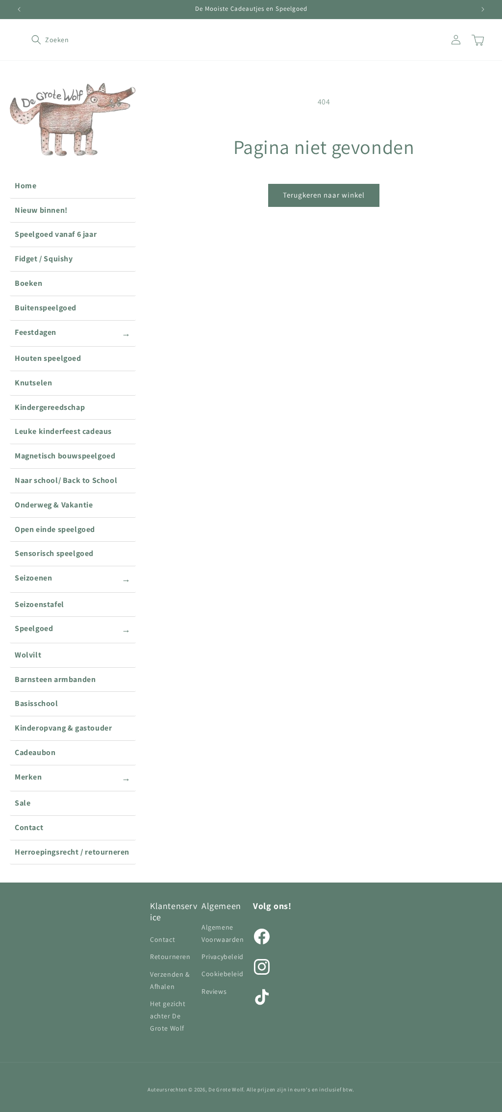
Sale (22, 803)
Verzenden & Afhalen (170, 980)
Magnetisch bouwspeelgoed (65, 456)
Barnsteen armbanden (55, 679)
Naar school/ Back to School (66, 480)
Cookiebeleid (222, 973)
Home (25, 185)
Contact (29, 827)
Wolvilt (28, 655)
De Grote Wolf (225, 1089)
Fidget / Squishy (44, 258)
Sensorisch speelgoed (54, 553)
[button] (42, 40)
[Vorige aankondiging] (19, 9)
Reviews (213, 991)
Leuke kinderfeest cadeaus (63, 431)
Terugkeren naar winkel (324, 195)
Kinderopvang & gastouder (63, 728)
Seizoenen (73, 578)
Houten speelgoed (48, 358)
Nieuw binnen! (41, 210)
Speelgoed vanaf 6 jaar (56, 234)
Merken (73, 777)
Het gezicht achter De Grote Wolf (168, 1016)
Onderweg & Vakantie (54, 505)
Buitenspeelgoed (45, 308)
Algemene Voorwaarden (222, 933)
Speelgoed (73, 629)
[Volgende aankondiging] (483, 9)
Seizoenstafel (39, 604)
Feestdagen (73, 333)
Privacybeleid (222, 956)
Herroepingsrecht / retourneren (72, 852)
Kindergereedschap (50, 407)
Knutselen (33, 383)
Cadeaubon (35, 752)
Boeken (29, 283)
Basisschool (36, 703)
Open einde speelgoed (55, 529)
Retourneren (170, 956)
